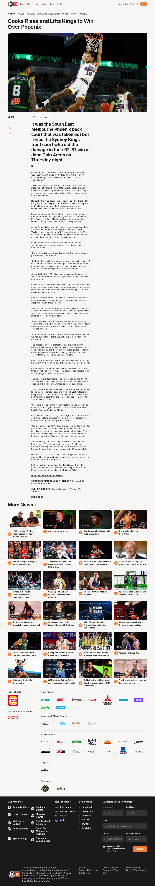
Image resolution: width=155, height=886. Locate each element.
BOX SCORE (37, 497)
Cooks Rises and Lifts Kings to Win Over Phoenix (57, 13)
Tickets (132, 4)
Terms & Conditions (114, 848)
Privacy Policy (112, 851)
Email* (105, 820)
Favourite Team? (133, 833)
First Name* (107, 807)
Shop (127, 4)
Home (11, 13)
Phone (105, 833)
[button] (22, 4)
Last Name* (131, 807)
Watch (121, 4)
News (21, 13)
